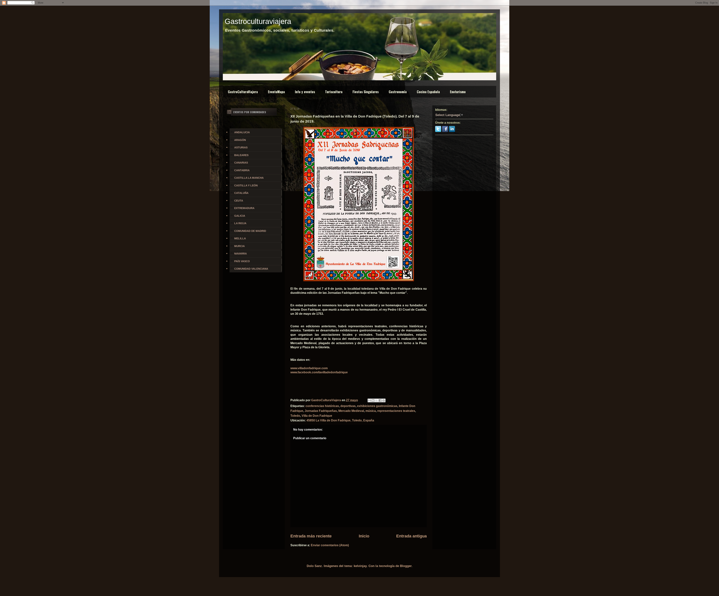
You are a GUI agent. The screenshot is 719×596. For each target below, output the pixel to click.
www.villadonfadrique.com (309, 368)
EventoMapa (276, 91)
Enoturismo (458, 91)
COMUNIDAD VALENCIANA (251, 268)
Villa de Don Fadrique (317, 415)
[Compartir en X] (376, 400)
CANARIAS (241, 162)
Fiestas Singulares (366, 91)
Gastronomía (398, 91)
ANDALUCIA (242, 132)
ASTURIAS (241, 147)
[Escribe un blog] (373, 400)
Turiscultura (333, 91)
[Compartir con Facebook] (380, 400)
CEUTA (238, 200)
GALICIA (239, 215)
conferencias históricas (322, 406)
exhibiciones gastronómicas (377, 406)
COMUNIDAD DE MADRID (250, 230)
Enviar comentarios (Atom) (330, 545)
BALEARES (241, 155)
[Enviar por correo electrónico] (369, 400)
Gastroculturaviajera (258, 21)
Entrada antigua (411, 536)
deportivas (348, 406)
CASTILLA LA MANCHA (249, 177)
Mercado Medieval (351, 410)
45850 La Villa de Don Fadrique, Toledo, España (340, 420)
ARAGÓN (240, 139)
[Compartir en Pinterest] (384, 400)
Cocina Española (428, 91)
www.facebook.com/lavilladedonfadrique (319, 372)
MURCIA (239, 246)
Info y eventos (305, 91)
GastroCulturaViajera (243, 91)
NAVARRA (240, 253)
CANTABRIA (242, 170)
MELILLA (240, 238)
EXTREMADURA (244, 208)
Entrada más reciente (311, 536)
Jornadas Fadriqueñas (321, 410)
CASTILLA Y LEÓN (246, 185)
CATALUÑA (241, 192)
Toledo (295, 415)
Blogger (406, 566)
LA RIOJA (240, 223)
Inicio (364, 536)
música (370, 410)
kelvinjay (360, 566)
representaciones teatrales (396, 410)
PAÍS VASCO (242, 261)
